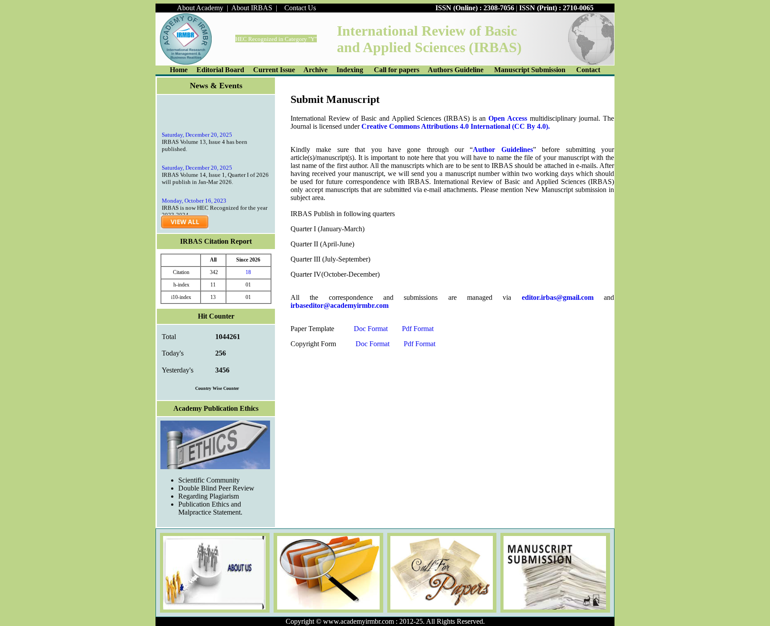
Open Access (507, 118)
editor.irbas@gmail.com (558, 297)
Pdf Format (418, 328)
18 (248, 272)
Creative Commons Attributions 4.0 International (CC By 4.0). (455, 126)
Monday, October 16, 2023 (194, 196)
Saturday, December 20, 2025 (197, 130)
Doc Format (371, 328)
